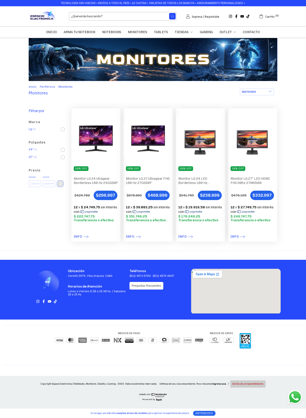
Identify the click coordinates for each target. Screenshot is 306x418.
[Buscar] (172, 16)
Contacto (251, 32)
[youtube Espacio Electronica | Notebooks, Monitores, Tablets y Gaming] (242, 16)
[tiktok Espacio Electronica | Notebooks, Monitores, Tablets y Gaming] (248, 16)
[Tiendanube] (153, 396)
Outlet (226, 32)
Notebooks (111, 32)
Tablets (161, 32)
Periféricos (47, 86)
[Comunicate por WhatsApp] (295, 397)
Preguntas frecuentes (146, 285)
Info (78, 236)
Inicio (51, 32)
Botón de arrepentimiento (248, 384)
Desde (32, 177)
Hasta (46, 177)
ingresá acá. (219, 384)
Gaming (206, 32)
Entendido (204, 413)
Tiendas (182, 32)
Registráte (212, 16)
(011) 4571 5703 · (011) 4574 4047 (151, 275)
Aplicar (60, 183)
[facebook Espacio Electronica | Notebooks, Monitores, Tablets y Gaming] (236, 16)
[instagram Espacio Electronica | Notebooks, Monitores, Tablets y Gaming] (230, 16)
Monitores (137, 32)
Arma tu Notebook (79, 32)
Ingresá (197, 16)
